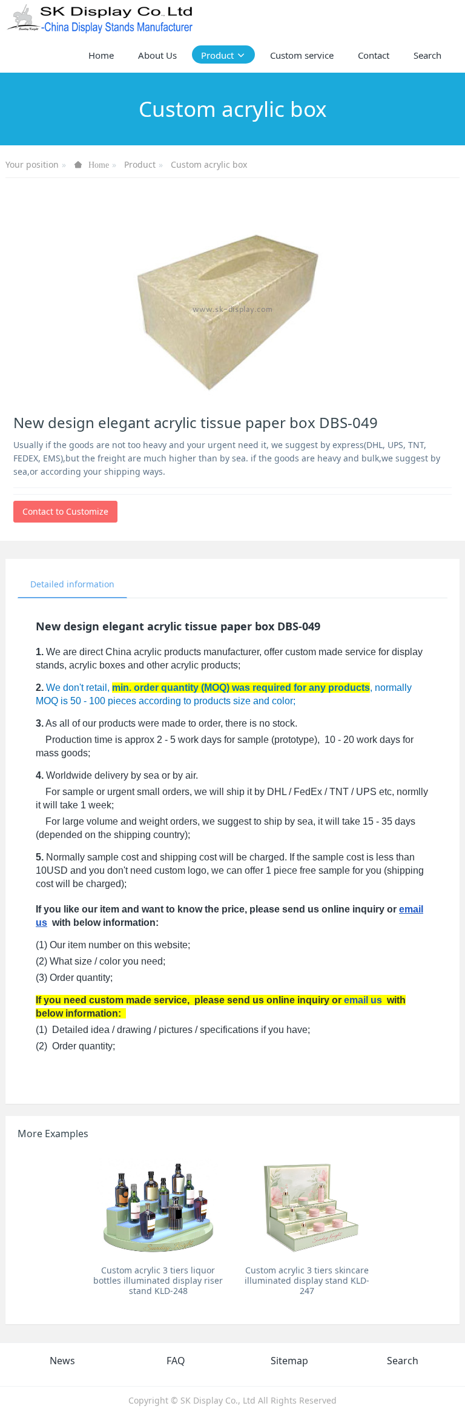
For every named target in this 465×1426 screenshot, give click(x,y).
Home (101, 55)
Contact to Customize (65, 511)
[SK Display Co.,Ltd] (100, 18)
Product (140, 164)
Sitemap (289, 1360)
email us (363, 1000)
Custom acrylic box (209, 164)
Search (402, 1360)
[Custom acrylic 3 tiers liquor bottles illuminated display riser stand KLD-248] (158, 1205)
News (62, 1360)
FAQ (176, 1360)
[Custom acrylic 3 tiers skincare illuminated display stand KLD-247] (306, 1205)
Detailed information (72, 584)
